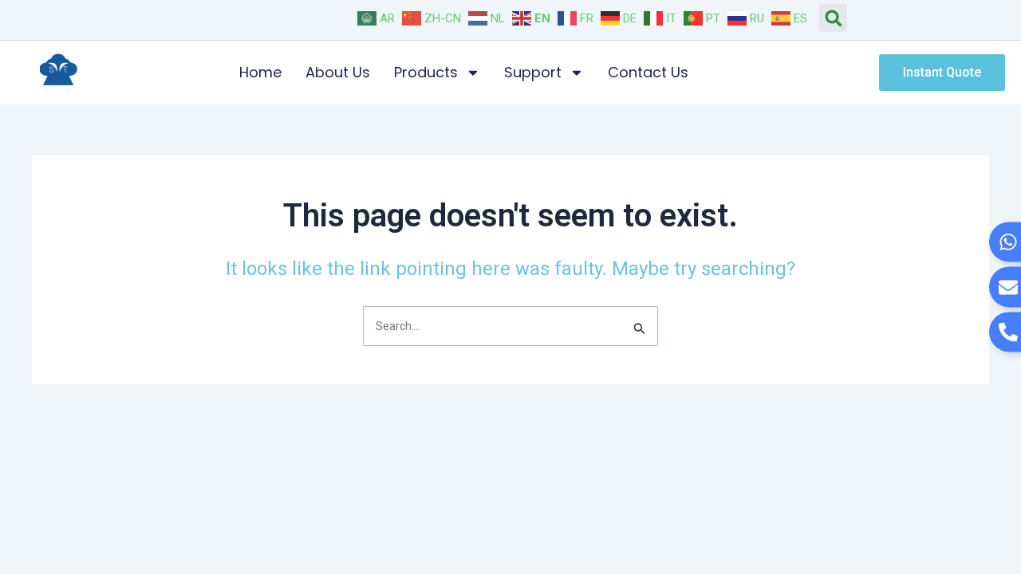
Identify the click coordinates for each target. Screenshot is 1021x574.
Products (426, 72)
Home (260, 72)
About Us (338, 72)
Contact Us (648, 72)
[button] (833, 18)
